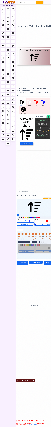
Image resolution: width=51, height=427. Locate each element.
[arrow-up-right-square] (8, 78)
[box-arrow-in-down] (13, 98)
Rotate (47, 224)
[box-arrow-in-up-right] (3, 111)
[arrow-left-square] (3, 49)
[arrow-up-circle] (13, 66)
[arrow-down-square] (3, 37)
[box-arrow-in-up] (8, 107)
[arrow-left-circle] (8, 45)
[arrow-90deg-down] (3, 9)
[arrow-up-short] (8, 86)
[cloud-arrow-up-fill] (13, 131)
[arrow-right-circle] (13, 58)
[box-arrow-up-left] (8, 115)
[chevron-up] (8, 127)
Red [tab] (36, 105)
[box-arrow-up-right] (13, 115)
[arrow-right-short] (3, 66)
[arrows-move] (8, 94)
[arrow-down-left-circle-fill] (13, 25)
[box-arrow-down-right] (3, 98)
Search (40, 2)
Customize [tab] (23, 113)
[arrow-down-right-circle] (13, 29)
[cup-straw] (8, 139)
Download (27, 143)
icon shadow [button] (24, 224)
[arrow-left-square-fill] (8, 49)
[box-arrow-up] (3, 115)
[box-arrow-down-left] (13, 94)
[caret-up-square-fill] (3, 123)
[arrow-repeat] (8, 54)
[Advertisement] (26, 14)
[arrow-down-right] (3, 41)
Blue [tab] (43, 105)
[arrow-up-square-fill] (8, 82)
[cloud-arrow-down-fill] (3, 131)
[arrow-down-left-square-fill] (8, 29)
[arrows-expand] (13, 90)
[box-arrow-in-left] (13, 102)
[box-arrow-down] (8, 98)
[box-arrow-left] (8, 111)
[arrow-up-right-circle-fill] (3, 78)
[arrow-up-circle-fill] (3, 70)
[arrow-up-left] (13, 82)
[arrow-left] (3, 45)
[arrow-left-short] (3, 54)
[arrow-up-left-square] (3, 74)
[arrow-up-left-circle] (8, 70)
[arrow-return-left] (13, 54)
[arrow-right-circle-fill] (3, 62)
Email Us (30, 424)
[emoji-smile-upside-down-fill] (8, 143)
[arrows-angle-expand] (3, 90)
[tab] (20, 230)
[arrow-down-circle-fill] (3, 25)
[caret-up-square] (13, 119)
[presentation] (24, 110)
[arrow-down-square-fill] (8, 37)
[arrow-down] (8, 21)
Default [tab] (22, 105)
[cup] (13, 135)
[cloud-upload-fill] (8, 135)
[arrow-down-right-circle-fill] (3, 33)
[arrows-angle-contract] (13, 86)
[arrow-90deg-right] (13, 9)
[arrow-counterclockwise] (3, 21)
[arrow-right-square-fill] (13, 62)
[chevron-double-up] (3, 127)
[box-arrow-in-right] (3, 107)
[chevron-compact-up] (13, 123)
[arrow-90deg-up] (3, 13)
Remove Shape (24, 242)
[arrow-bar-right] (3, 17)
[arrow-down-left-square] (3, 29)
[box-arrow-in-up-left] (13, 107)
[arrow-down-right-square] (8, 33)
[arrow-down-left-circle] (8, 25)
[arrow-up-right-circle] (13, 74)
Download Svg (23, 263)
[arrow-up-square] (3, 82)
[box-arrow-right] (13, 111)
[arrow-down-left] (13, 37)
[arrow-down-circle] (13, 21)
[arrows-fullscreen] (3, 94)
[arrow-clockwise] (13, 17)
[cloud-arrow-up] (8, 131)
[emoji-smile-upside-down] (13, 139)
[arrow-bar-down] (8, 13)
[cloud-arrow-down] (13, 127)
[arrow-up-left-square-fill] (8, 74)
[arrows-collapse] (8, 90)
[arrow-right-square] (8, 62)
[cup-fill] (3, 139)
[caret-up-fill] (8, 119)
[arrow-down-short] (8, 41)
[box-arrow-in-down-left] (3, 102)
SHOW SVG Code (36, 262)
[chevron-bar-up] (8, 123)
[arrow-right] (8, 58)
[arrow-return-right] (3, 58)
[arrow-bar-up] (8, 17)
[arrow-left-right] (13, 49)
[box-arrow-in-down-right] (8, 102)
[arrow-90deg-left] (8, 9)
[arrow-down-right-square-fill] (13, 33)
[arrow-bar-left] (13, 13)
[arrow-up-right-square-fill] (13, 78)
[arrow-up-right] (3, 86)
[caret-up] (3, 119)
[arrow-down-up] (13, 41)
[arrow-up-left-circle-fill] (13, 70)
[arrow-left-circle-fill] (13, 45)
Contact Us (36, 424)
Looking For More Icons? (26, 380)
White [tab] (29, 105)
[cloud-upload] (3, 135)
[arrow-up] (8, 66)
